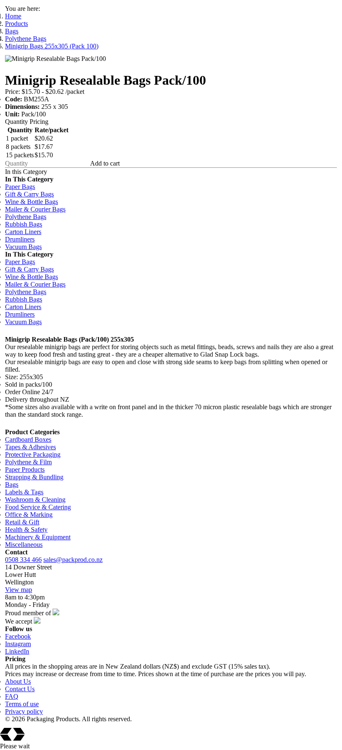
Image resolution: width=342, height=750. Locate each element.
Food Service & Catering (38, 507)
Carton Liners (23, 231)
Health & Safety (26, 529)
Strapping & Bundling (34, 477)
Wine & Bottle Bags (31, 201)
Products (16, 23)
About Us (18, 681)
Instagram (18, 643)
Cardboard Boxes (28, 439)
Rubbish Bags (23, 224)
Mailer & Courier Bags (35, 209)
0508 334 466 (23, 559)
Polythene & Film (28, 462)
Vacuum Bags (23, 246)
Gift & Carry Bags (29, 194)
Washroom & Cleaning (35, 499)
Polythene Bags (25, 38)
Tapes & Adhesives (30, 447)
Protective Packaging (32, 454)
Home (13, 16)
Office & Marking (29, 514)
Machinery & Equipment (37, 537)
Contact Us (20, 688)
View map (18, 589)
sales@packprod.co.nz (73, 559)
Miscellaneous (24, 544)
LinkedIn (17, 651)
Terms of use (22, 703)
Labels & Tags (24, 492)
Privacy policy (24, 711)
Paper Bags (20, 186)
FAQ (11, 696)
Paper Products (25, 469)
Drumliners (20, 239)
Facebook (18, 636)
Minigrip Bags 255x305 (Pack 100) (51, 46)
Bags (11, 31)
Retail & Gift (22, 522)
